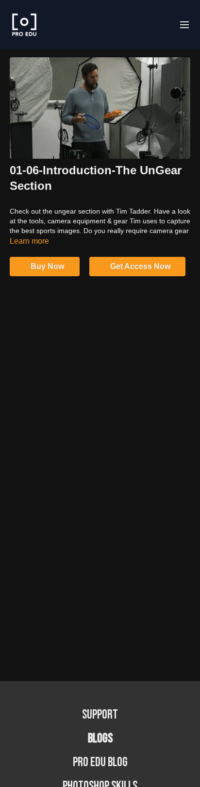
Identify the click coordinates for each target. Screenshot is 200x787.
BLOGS (100, 738)
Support (100, 714)
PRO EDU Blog (100, 762)
